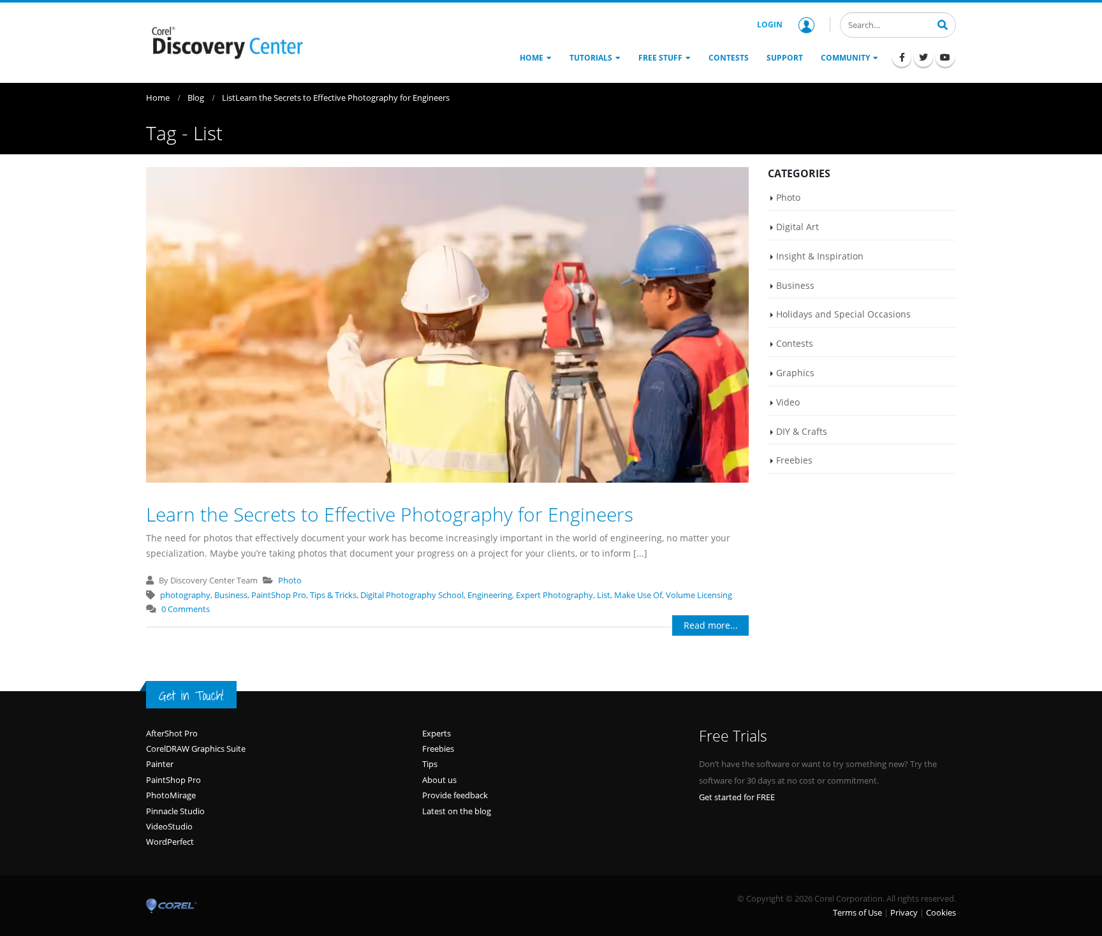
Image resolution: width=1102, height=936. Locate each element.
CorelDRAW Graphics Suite (196, 748)
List (603, 595)
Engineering (489, 595)
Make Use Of (638, 595)
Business (230, 595)
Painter (159, 764)
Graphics (795, 373)
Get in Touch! (191, 695)
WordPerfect (170, 841)
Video (788, 402)
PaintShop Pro (278, 595)
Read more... (711, 625)
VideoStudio (169, 826)
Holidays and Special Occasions (843, 314)
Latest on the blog (456, 811)
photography (185, 595)
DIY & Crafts (801, 431)
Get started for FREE (737, 797)
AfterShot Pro (172, 733)
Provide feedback (455, 795)
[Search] (942, 23)
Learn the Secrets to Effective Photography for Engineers (389, 514)
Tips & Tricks (333, 595)
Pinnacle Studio (175, 811)
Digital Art (797, 227)
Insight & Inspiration (819, 256)
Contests (794, 343)
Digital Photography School (412, 595)
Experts (436, 733)
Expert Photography (554, 595)
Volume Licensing (699, 595)
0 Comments (185, 609)
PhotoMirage (171, 795)
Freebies (794, 460)
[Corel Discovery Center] (225, 41)
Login (769, 24)
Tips (429, 764)
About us (439, 780)
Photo (290, 580)
